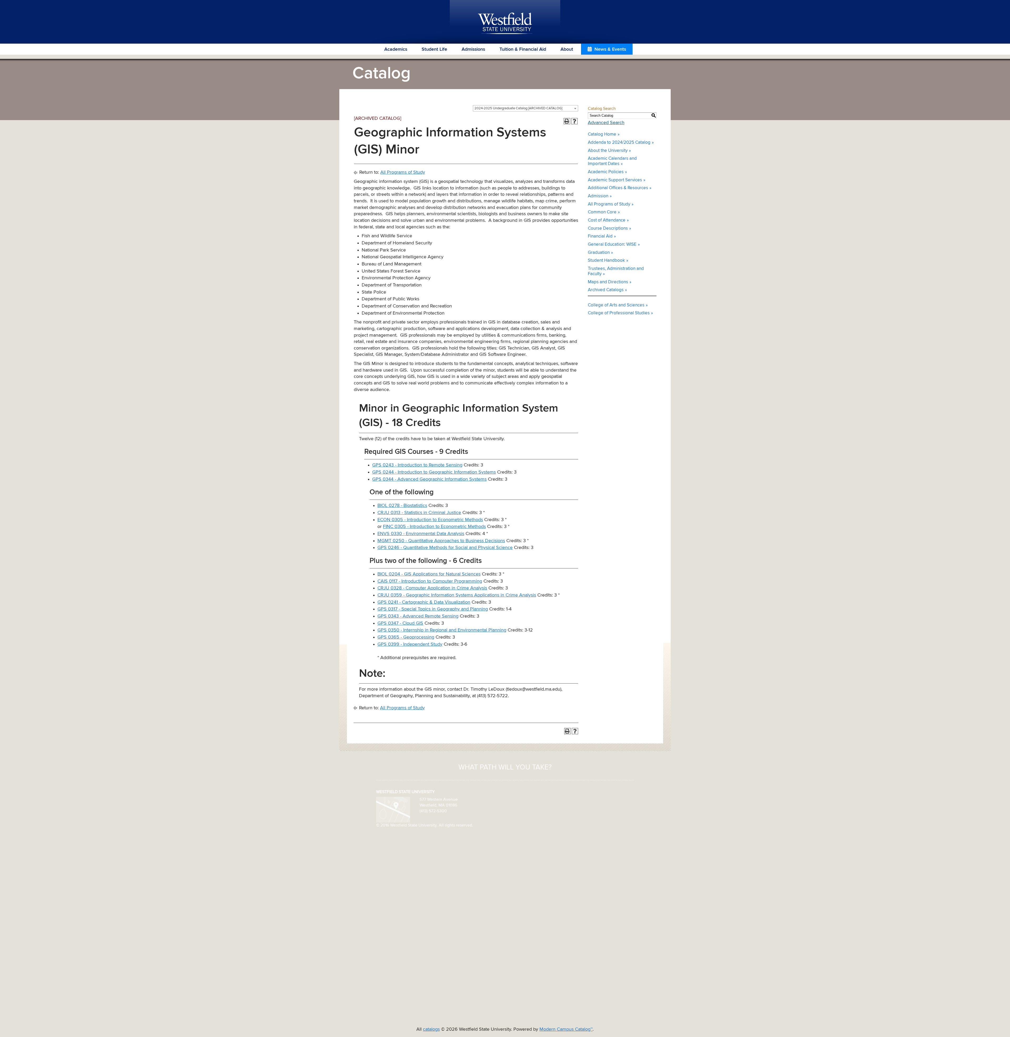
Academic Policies (606, 172)
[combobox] (525, 108)
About (566, 49)
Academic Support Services (615, 180)
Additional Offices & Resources (618, 188)
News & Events (610, 49)
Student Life (434, 49)
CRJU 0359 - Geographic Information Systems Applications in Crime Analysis (456, 595)
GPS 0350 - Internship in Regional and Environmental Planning (441, 630)
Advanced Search (606, 122)
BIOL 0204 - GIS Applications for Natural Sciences (429, 574)
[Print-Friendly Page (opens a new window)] (567, 121)
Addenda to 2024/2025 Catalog (619, 142)
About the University (608, 150)
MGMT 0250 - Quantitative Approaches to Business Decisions (441, 540)
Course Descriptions (608, 228)
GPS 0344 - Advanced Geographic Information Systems (429, 479)
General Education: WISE (612, 244)
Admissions (473, 49)
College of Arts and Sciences (616, 305)
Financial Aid (600, 236)
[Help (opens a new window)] (574, 121)
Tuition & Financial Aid (522, 49)
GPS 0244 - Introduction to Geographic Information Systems (434, 472)
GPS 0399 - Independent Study (409, 644)
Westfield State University (505, 24)
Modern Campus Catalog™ (566, 1029)
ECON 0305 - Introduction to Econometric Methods (430, 519)
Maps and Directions (608, 282)
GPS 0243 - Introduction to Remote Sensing (417, 465)
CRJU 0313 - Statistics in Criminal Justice (419, 512)
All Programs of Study (402, 172)
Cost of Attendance (606, 220)
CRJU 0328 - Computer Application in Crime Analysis (432, 588)
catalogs (431, 1029)
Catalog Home (602, 134)
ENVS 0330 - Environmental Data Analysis (420, 533)
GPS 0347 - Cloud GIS (400, 623)
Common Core (602, 212)
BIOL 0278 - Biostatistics (402, 505)
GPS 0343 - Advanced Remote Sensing (417, 616)
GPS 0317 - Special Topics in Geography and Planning (432, 609)
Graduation (599, 252)
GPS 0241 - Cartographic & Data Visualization (423, 602)
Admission (598, 196)
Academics (395, 49)
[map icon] (393, 809)
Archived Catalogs (606, 290)
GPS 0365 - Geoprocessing (405, 637)
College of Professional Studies (619, 313)
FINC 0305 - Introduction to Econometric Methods (434, 526)
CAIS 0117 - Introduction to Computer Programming (429, 581)
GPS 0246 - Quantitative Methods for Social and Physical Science (445, 547)
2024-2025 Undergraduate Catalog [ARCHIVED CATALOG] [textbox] (518, 108)
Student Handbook (606, 260)
